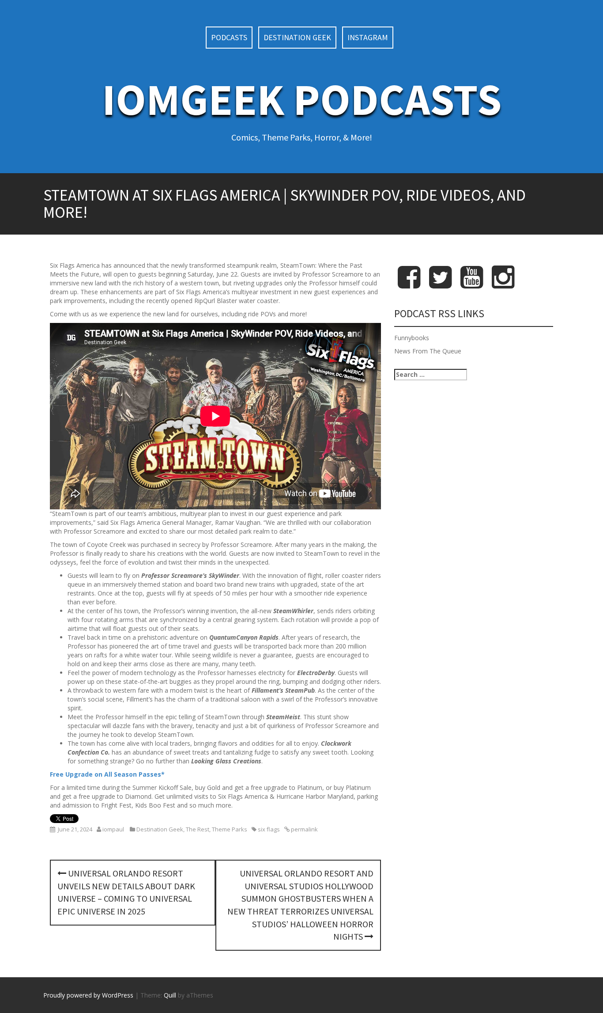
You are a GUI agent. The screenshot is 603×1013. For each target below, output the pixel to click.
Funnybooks (411, 338)
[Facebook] (409, 284)
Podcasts (229, 37)
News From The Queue (427, 351)
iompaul (113, 829)
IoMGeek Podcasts (301, 99)
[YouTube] (471, 284)
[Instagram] (503, 284)
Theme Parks (229, 829)
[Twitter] (440, 284)
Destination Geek (297, 37)
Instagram (367, 37)
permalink (304, 829)
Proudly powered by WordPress (88, 995)
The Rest (197, 829)
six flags (269, 829)
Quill (170, 995)
